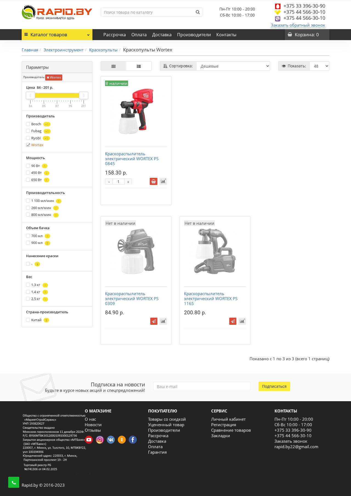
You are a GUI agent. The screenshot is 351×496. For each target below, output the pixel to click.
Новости (93, 424)
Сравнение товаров (231, 430)
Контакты (226, 35)
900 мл (39, 242)
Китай (39, 319)
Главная (30, 49)
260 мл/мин (44, 207)
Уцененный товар (166, 424)
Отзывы (93, 430)
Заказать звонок (290, 441)
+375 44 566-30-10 (304, 12)
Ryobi (39, 137)
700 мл (39, 235)
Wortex (55, 77)
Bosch (40, 123)
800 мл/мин (44, 214)
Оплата (139, 35)
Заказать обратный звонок (298, 25)
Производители (194, 35)
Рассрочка (114, 35)
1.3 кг (38, 284)
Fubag (40, 130)
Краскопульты (103, 49)
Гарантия (157, 452)
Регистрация (223, 424)
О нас (90, 419)
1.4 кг (38, 291)
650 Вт (39, 179)
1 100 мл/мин (45, 200)
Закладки (220, 435)
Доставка (162, 35)
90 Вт (38, 165)
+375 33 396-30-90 (304, 5)
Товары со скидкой (167, 419)
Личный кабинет (228, 419)
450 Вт (39, 172)
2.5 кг (38, 298)
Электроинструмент (64, 49)
